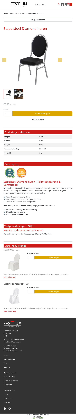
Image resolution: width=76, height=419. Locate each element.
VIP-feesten (8, 385)
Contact (6, 394)
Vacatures (7, 402)
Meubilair (13, 13)
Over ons (7, 355)
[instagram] (9, 409)
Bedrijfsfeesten (9, 377)
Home (6, 13)
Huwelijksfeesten (10, 373)
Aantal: (6, 109)
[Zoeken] (59, 4)
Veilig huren (8, 398)
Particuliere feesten (11, 381)
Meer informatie (10, 277)
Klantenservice (9, 390)
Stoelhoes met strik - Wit (16, 283)
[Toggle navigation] (70, 4)
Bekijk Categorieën (38, 20)
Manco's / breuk (10, 359)
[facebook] (5, 409)
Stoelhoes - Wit (11, 249)
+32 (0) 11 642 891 (17, 339)
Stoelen (22, 13)
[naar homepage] (19, 4)
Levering (7, 367)
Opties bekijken (38, 119)
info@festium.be (14, 342)
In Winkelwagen (42, 113)
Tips (5, 363)
